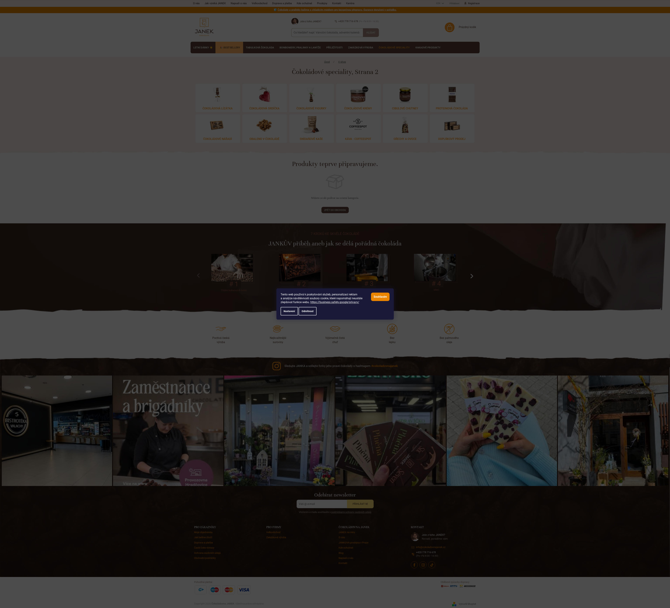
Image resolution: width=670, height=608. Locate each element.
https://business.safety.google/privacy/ (334, 302)
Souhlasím (380, 296)
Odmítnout (308, 311)
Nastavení (289, 311)
